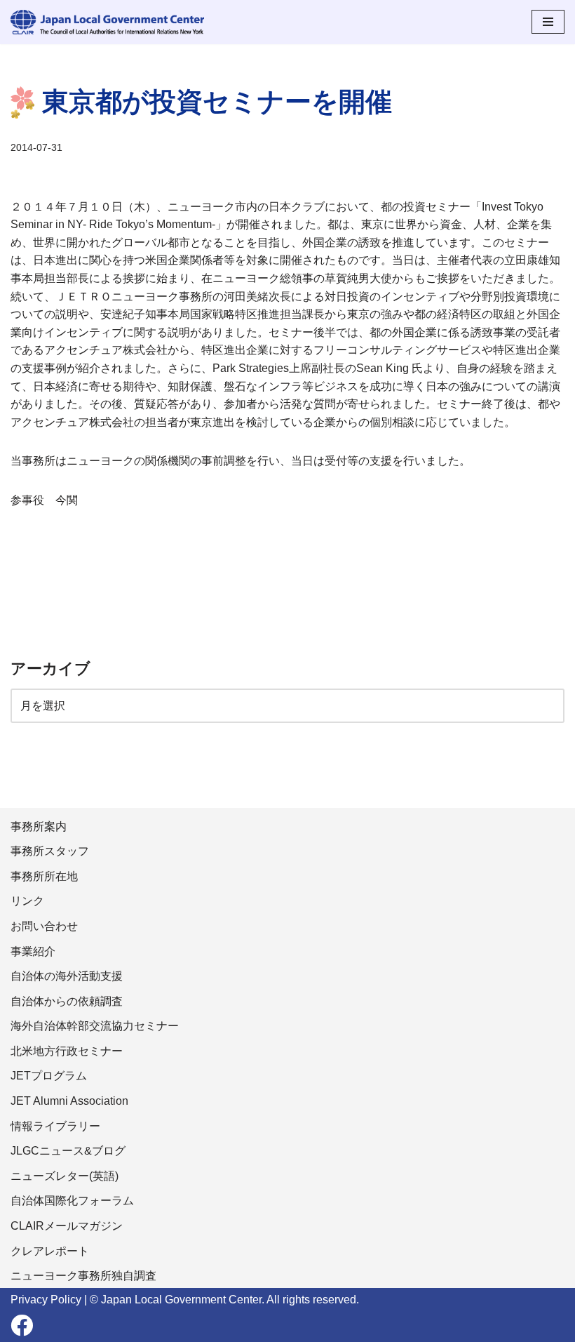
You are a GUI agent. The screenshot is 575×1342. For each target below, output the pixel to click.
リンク (27, 901)
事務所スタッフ (50, 851)
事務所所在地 (44, 876)
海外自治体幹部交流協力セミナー (95, 1026)
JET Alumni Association (69, 1101)
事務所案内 (39, 826)
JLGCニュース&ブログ (68, 1151)
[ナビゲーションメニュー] (548, 22)
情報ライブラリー (55, 1126)
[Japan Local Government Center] (107, 22)
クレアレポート (50, 1251)
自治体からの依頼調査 (67, 1001)
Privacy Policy (46, 1300)
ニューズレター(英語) (65, 1176)
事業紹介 (33, 951)
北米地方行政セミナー (67, 1051)
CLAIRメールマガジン (67, 1226)
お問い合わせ (44, 926)
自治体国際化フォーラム (72, 1201)
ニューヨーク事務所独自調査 (83, 1276)
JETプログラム (49, 1076)
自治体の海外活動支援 (67, 976)
